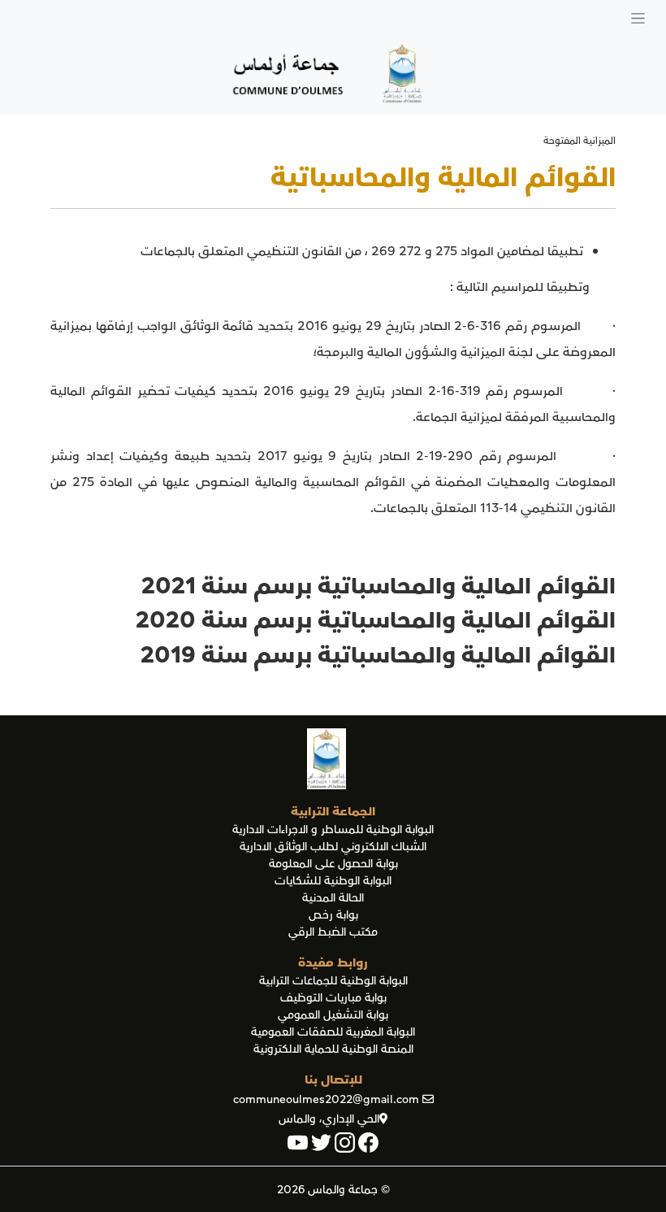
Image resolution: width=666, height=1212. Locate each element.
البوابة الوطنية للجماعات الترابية (333, 980)
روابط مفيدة (333, 962)
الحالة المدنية (333, 897)
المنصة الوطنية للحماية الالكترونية (333, 1049)
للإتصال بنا (333, 1079)
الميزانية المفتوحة (579, 141)
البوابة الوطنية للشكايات (333, 880)
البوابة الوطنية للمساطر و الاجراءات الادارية (333, 829)
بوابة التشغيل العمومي (333, 1014)
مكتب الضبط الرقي (333, 931)
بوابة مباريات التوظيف (333, 997)
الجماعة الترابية (333, 811)
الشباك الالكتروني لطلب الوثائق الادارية (333, 846)
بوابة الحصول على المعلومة (333, 863)
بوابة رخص (333, 914)
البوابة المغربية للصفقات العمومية (333, 1031)
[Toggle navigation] (638, 17)
